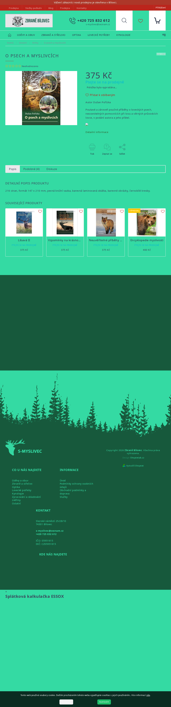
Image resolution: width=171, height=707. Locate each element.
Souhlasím (104, 701)
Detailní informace (97, 132)
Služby (64, 496)
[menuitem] (26, 35)
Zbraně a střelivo (22, 483)
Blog (50, 8)
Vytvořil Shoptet (135, 465)
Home (11, 35)
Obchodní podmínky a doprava (73, 492)
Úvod (63, 480)
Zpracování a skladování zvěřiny (26, 498)
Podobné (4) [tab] (31, 169)
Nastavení (66, 701)
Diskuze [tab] (51, 169)
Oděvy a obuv (20, 480)
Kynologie (18, 493)
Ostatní (16, 503)
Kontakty (82, 8)
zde (148, 695)
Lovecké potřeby (21, 490)
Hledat (126, 21)
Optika (16, 487)
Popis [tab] (13, 169)
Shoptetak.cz (137, 457)
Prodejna (14, 8)
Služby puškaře (33, 8)
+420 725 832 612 (46, 534)
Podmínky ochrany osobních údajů (76, 485)
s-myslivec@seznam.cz (50, 530)
